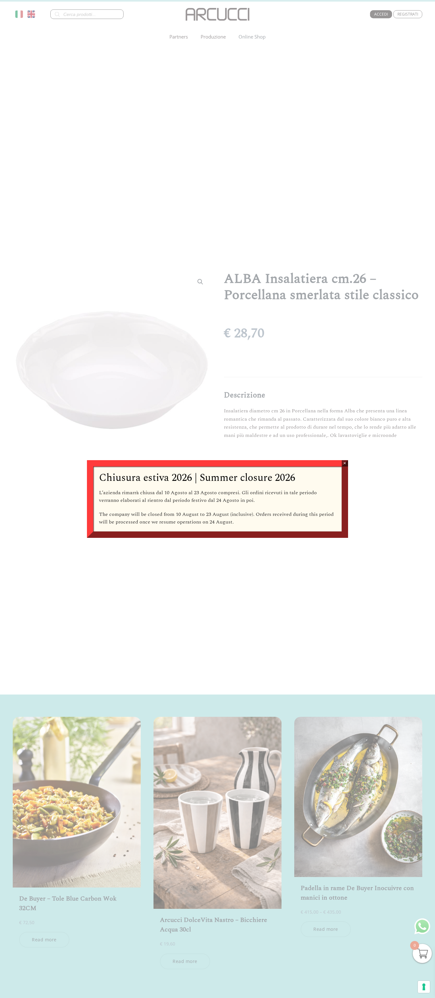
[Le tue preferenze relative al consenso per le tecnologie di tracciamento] (424, 987)
